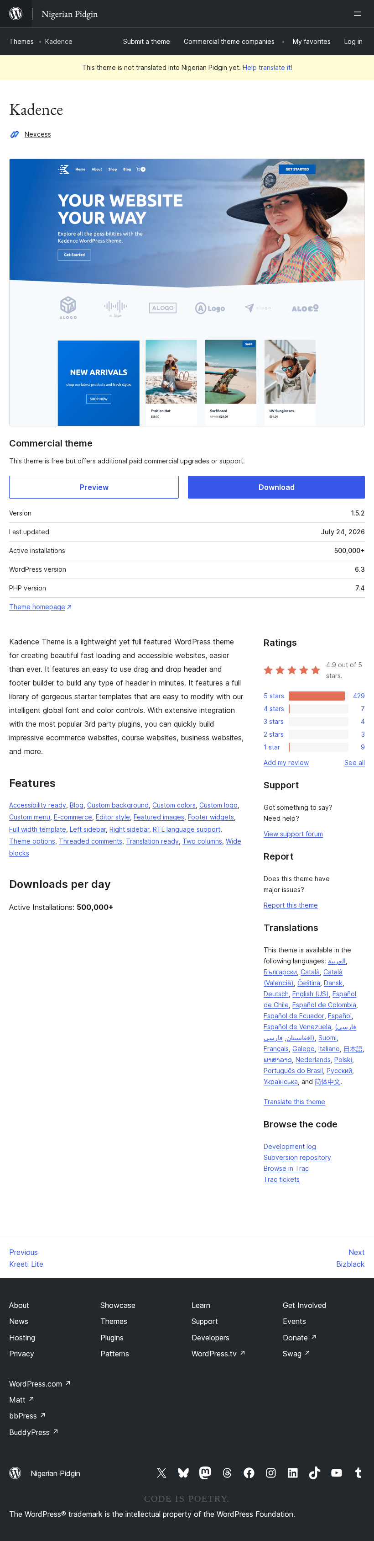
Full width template (37, 829)
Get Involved (305, 1305)
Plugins (112, 1337)
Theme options (32, 841)
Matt (22, 1399)
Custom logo (218, 805)
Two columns (202, 841)
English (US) (310, 994)
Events (294, 1321)
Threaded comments (90, 841)
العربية (337, 961)
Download (277, 487)
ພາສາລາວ (278, 1059)
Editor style (113, 817)
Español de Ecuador (294, 1016)
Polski (343, 1059)
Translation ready (152, 841)
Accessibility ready (37, 805)
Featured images (159, 817)
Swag (297, 1353)
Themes (21, 41)
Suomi (327, 1038)
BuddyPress (34, 1432)
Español (340, 1016)
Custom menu (29, 817)
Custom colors (174, 805)
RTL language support (186, 829)
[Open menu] (359, 13)
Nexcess (38, 134)
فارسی (273, 1038)
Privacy (21, 1353)
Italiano (329, 1048)
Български (280, 972)
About (19, 1305)
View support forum (293, 834)
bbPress (27, 1415)
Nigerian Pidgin (55, 1473)
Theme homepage (37, 607)
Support (205, 1321)
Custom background (118, 805)
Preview (94, 487)
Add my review (286, 762)
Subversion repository (297, 1157)
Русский (339, 1070)
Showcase (117, 1305)
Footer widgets (211, 817)
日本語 (353, 1048)
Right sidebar (129, 829)
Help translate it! (267, 67)
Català (310, 972)
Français (276, 1048)
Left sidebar (88, 829)
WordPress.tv (219, 1353)
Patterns (114, 1353)
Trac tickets (282, 1179)
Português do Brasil (293, 1070)
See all (354, 762)
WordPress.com (40, 1383)
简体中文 (327, 1081)
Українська (281, 1081)
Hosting (22, 1337)
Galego (303, 1048)
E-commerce (73, 817)
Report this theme (291, 905)
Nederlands (313, 1059)
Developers (210, 1337)
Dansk (333, 983)
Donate (300, 1337)
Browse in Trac (286, 1168)
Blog (76, 805)
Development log (290, 1146)
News (18, 1321)
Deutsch (276, 994)
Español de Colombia (324, 1005)
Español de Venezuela (297, 1027)
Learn (201, 1305)
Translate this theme (294, 1101)
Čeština (308, 983)
